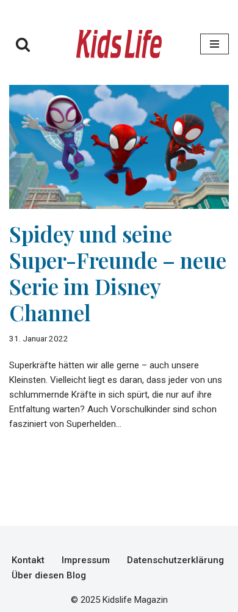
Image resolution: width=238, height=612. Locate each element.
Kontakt (28, 560)
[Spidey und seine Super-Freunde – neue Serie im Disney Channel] (119, 147)
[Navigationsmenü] (214, 44)
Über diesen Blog (49, 575)
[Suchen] (23, 44)
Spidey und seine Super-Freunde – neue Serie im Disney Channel (117, 273)
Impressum (86, 560)
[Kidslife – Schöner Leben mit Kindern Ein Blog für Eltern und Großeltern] (119, 44)
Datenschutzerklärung (175, 560)
